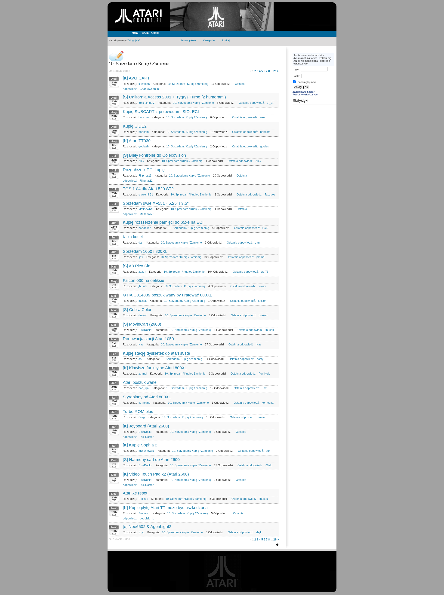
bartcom (144, 117)
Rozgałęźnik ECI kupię (144, 170)
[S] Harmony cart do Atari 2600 (151, 459)
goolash (144, 146)
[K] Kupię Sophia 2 (140, 445)
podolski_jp (147, 518)
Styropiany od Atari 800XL (147, 397)
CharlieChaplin (149, 89)
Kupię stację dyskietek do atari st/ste (156, 353)
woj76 (264, 271)
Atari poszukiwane (140, 382)
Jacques (270, 194)
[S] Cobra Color (137, 309)
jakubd (260, 257)
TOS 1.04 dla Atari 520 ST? (148, 188)
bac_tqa (144, 388)
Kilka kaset (133, 237)
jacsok (143, 300)
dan (141, 242)
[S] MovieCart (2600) (142, 324)
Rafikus (143, 498)
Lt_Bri (270, 102)
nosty (260, 359)
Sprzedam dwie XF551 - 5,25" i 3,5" (155, 203)
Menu (135, 32)
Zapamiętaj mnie (306, 82)
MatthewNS (146, 209)
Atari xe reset (135, 493)
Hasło (296, 76)
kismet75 (144, 83)
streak (262, 286)
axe (262, 117)
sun (268, 450)
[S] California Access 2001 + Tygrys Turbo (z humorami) (174, 97)
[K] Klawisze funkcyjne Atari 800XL (155, 368)
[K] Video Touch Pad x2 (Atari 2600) (156, 474)
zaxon (142, 271)
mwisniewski (146, 450)
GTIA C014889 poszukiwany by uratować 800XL (167, 295)
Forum (145, 32)
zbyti (141, 532)
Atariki (155, 32)
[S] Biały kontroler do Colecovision (154, 155)
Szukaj (226, 40)
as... (141, 359)
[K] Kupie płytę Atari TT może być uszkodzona (165, 507)
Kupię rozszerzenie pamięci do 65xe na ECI (163, 222)
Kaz (141, 344)
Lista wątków (188, 40)
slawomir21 (146, 194)
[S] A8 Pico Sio (136, 266)
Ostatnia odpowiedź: (252, 102)
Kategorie (209, 40)
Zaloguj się (133, 40)
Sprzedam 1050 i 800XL (145, 251)
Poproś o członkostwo (305, 94)
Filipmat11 (145, 175)
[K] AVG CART (136, 78)
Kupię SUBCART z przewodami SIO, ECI (161, 111)
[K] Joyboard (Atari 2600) (146, 426)
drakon (143, 315)
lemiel (261, 417)
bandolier (145, 228)
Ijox (141, 257)
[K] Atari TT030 (137, 140)
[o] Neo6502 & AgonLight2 (147, 526)
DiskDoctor (145, 330)
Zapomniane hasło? (303, 91)
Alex (141, 161)
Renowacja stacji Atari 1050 (148, 338)
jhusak (143, 286)
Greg (142, 417)
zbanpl (143, 373)
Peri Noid (264, 373)
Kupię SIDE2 (135, 126)
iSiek (265, 228)
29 (275, 71)
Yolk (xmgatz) (147, 102)
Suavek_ (144, 513)
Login (296, 69)
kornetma (144, 402)
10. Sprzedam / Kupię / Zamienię (187, 83)
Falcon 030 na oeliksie (143, 280)
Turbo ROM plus (138, 411)
